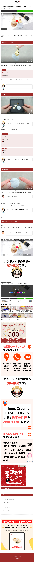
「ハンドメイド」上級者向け (6, 510)
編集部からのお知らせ (5, 515)
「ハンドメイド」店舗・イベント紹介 (7, 507)
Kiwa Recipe (3, 283)
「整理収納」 (4, 513)
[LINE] (23, 292)
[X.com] (16, 2)
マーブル (12, 283)
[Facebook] (11, 292)
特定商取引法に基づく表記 (17, 556)
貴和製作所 (26, 283)
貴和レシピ (22, 283)
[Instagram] (17, 2)
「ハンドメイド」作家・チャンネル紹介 (8, 499)
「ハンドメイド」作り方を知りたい (6, 282)
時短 (19, 283)
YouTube (18, 63)
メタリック (16, 283)
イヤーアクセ (8, 283)
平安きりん (3, 90)
